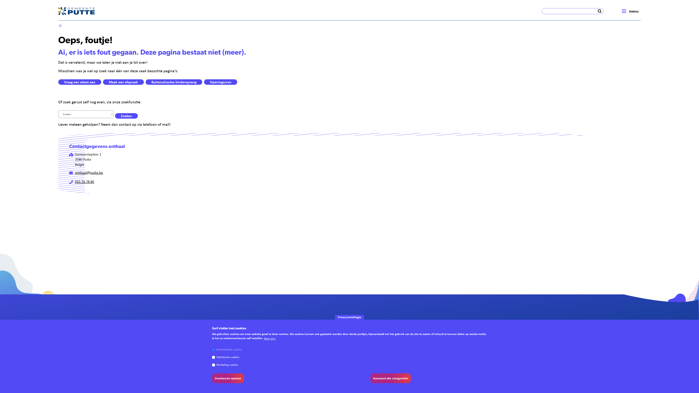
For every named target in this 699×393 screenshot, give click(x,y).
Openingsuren (220, 82)
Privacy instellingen (349, 317)
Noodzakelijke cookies (229, 349)
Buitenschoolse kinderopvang (173, 82)
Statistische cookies (227, 357)
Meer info (270, 338)
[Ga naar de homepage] (76, 11)
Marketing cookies (227, 365)
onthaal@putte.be (89, 172)
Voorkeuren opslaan (228, 378)
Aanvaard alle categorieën (390, 378)
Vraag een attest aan (79, 82)
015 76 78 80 (84, 181)
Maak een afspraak (123, 82)
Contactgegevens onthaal (97, 146)
